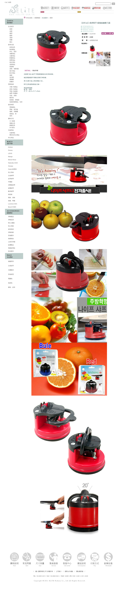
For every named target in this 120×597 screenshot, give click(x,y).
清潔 (10, 37)
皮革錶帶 (11, 178)
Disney (10, 150)
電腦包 (10, 278)
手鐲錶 (10, 182)
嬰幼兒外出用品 (14, 135)
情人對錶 (11, 172)
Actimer (10, 147)
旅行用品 (12, 71)
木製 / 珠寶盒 (13, 87)
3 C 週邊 (12, 121)
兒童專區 (11, 130)
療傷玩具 (12, 125)
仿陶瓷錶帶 (11, 185)
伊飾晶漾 (11, 220)
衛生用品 (12, 62)
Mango (10, 156)
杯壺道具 (12, 47)
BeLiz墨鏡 (11, 223)
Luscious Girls (12, 204)
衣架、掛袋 (13, 95)
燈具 (10, 116)
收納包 (10, 283)
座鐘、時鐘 (11, 201)
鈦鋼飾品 (11, 245)
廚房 (10, 29)
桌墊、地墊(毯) (14, 69)
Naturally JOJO (13, 163)
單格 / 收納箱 (13, 91)
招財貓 (11, 66)
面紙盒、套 (13, 114)
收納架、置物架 (14, 100)
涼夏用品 (12, 56)
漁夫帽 (11, 77)
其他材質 (11, 274)
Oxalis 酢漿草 (12, 169)
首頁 (29, 18)
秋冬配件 (11, 251)
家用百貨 (11, 44)
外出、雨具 (13, 51)
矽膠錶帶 (11, 188)
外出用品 (11, 137)
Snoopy (10, 166)
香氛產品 (12, 107)
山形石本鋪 (11, 242)
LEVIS (10, 153)
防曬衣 (11, 81)
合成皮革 (11, 265)
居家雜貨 (37, 18)
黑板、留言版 (13, 109)
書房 (10, 33)
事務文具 (12, 123)
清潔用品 (12, 64)
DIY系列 (12, 127)
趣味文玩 (11, 118)
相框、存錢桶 (13, 111)
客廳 (10, 40)
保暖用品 (12, 53)
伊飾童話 (11, 216)
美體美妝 (11, 238)
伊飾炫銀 (11, 232)
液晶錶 (10, 194)
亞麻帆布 (11, 270)
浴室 (10, 31)
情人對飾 (11, 226)
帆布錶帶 (11, 191)
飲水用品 (12, 73)
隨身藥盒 (12, 49)
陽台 (10, 42)
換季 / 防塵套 (13, 93)
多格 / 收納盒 (13, 89)
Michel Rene (12, 160)
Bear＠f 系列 (12, 207)
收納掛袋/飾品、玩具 (15, 102)
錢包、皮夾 (11, 287)
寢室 (10, 35)
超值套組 (11, 229)
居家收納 (11, 84)
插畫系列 (11, 261)
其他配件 (11, 235)
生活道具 (11, 26)
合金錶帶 (11, 175)
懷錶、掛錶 (11, 197)
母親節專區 (11, 248)
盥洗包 (11, 97)
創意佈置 (11, 104)
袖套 (10, 75)
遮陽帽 (11, 79)
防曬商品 (12, 58)
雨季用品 (12, 60)
